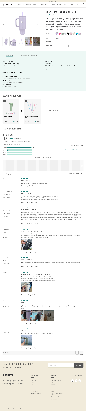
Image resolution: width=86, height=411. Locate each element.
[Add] (62, 42)
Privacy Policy (34, 391)
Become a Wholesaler (56, 396)
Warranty (53, 391)
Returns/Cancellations (56, 386)
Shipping (53, 384)
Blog (32, 384)
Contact (33, 389)
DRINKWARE (28, 4)
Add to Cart (75, 46)
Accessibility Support (56, 380)
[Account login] (77, 4)
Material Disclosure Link (56, 399)
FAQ (52, 382)
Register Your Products (56, 389)
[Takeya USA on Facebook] (76, 380)
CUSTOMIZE (59, 4)
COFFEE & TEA (36, 4)
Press (32, 382)
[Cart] (82, 5)
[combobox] (77, 174)
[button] (38, 24)
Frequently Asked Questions (27, 55)
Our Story (33, 380)
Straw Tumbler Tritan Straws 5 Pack (32, 116)
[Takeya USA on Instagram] (72, 380)
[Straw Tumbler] (11, 106)
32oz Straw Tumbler (8, 116)
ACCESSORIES (44, 4)
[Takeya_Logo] (8, 5)
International (34, 386)
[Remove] (56, 42)
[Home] (8, 377)
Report (36, 185)
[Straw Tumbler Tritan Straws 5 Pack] (32, 106)
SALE (65, 4)
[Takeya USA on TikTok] (79, 380)
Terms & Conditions (36, 393)
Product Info (9, 55)
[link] (15, 138)
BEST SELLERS (21, 4)
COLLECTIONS (52, 4)
